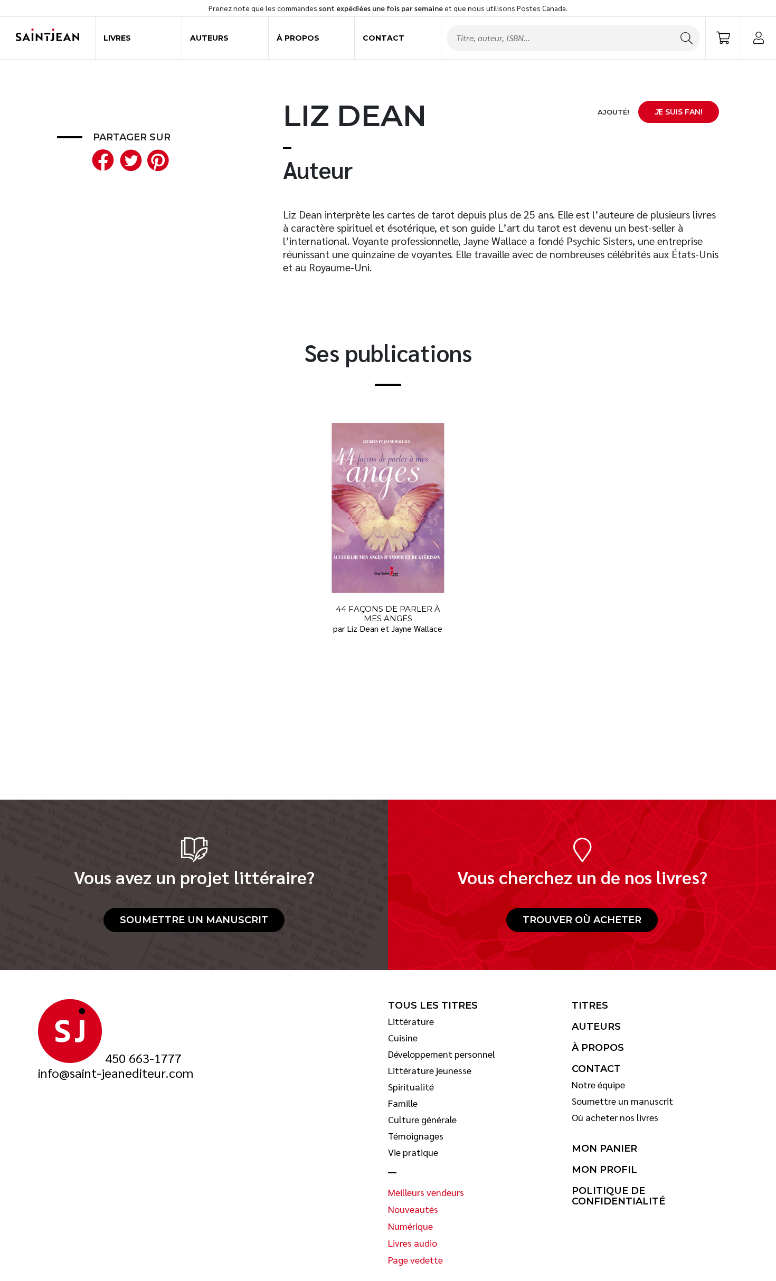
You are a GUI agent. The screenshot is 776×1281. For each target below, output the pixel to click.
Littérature (411, 1021)
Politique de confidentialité (618, 1196)
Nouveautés (413, 1209)
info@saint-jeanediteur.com (115, 1073)
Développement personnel (441, 1054)
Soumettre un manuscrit (194, 920)
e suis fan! (679, 112)
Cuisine (403, 1037)
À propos (298, 38)
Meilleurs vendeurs (426, 1192)
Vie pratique (413, 1152)
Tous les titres (433, 1005)
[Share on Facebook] (101, 158)
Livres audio (412, 1243)
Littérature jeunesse (429, 1070)
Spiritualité (411, 1086)
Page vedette (415, 1260)
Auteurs (209, 38)
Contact (383, 38)
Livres (117, 38)
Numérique (410, 1226)
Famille (403, 1103)
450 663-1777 (143, 1058)
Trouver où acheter (582, 920)
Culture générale (422, 1119)
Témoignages (415, 1136)
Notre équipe (598, 1084)
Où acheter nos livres (615, 1117)
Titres (590, 1005)
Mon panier (604, 1148)
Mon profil (604, 1169)
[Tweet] (128, 158)
